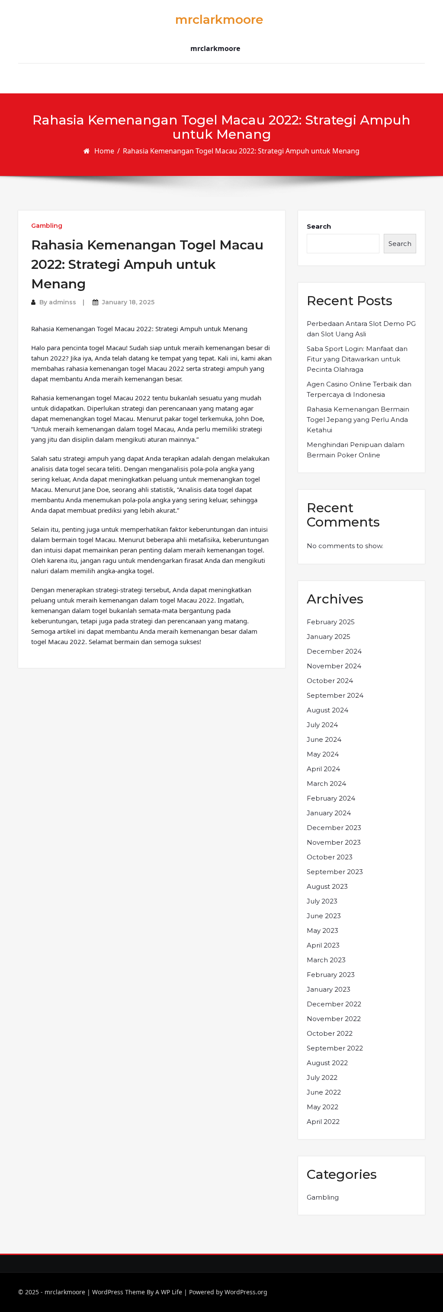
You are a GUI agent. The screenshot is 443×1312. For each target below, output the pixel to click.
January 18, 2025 (128, 302)
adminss (62, 302)
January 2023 (328, 989)
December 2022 (334, 1004)
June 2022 (324, 1092)
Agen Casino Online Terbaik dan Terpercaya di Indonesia (359, 389)
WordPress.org (246, 1292)
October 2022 (330, 1033)
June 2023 (324, 916)
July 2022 (322, 1077)
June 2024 (324, 739)
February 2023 (331, 974)
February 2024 (331, 798)
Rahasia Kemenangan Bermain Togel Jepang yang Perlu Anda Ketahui (358, 419)
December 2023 (334, 828)
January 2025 (328, 636)
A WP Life (168, 1292)
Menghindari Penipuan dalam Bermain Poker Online (355, 450)
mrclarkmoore (219, 19)
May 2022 (322, 1107)
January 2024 (329, 813)
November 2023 (334, 842)
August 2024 (327, 710)
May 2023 (322, 930)
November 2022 (334, 1019)
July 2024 (322, 725)
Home (104, 151)
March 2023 (326, 960)
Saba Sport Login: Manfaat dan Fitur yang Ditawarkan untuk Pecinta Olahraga (357, 359)
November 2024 (334, 666)
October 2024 (330, 681)
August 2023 (327, 886)
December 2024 (334, 651)
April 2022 (323, 1121)
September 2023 (335, 872)
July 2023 (322, 901)
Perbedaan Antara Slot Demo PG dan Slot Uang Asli (361, 328)
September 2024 (335, 695)
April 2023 (323, 945)
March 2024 (326, 783)
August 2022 (327, 1063)
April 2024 (323, 769)
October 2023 (330, 857)
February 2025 (331, 622)
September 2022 (335, 1048)
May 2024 (323, 754)
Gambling (46, 226)
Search (319, 226)
